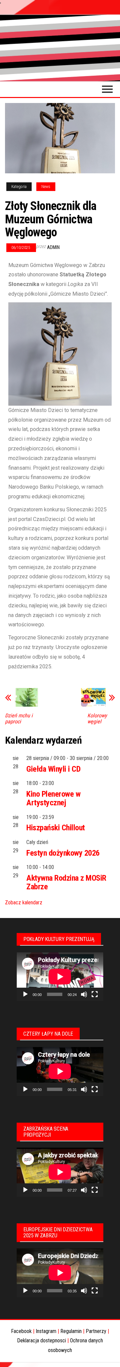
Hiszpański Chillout (55, 827)
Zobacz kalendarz (23, 902)
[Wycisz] (84, 994)
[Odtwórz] (25, 994)
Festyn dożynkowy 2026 (63, 853)
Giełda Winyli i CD (53, 769)
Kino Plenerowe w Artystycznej (53, 798)
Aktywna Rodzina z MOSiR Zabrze (66, 882)
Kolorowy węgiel (97, 719)
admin (53, 247)
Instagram (46, 1331)
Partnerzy (96, 1331)
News (45, 186)
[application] (60, 976)
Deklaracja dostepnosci (41, 1340)
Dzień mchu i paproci (19, 719)
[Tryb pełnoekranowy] (94, 994)
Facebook (21, 1331)
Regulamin (71, 1331)
